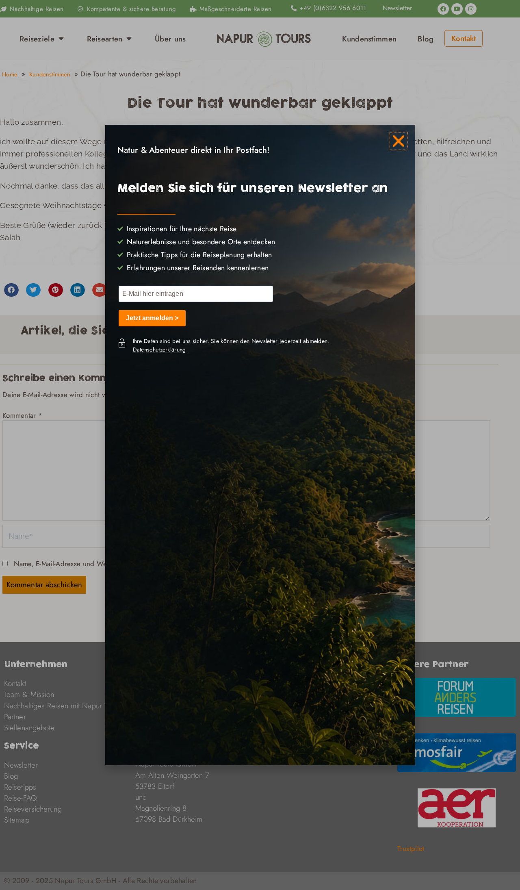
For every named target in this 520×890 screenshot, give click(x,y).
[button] (398, 141)
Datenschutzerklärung (159, 349)
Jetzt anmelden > (152, 318)
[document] (260, 445)
